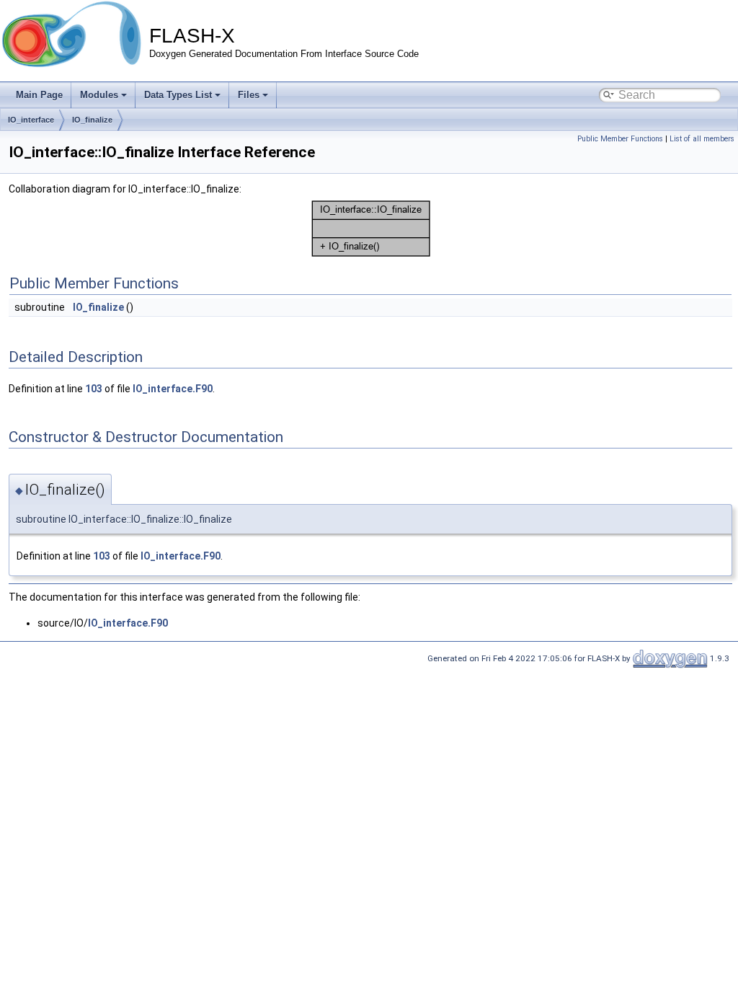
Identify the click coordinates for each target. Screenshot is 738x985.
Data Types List (178, 94)
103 (93, 388)
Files (248, 94)
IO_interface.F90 (173, 388)
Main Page (39, 94)
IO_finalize (92, 119)
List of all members (702, 138)
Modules (99, 94)
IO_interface (31, 119)
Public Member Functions (620, 138)
